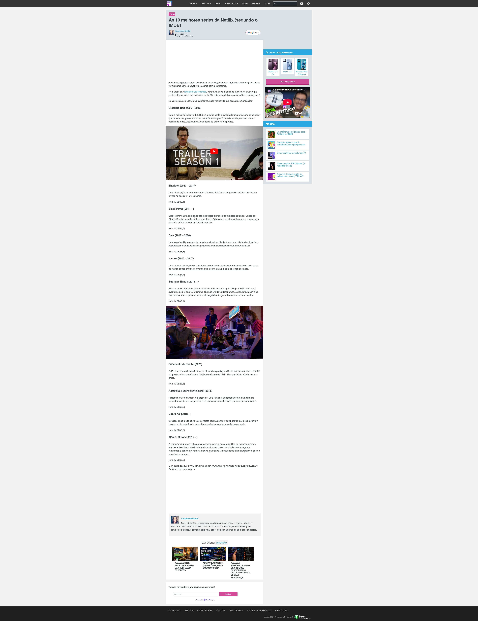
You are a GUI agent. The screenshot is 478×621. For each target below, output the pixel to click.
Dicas (192, 3)
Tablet (218, 3)
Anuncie (189, 610)
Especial (220, 610)
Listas (267, 3)
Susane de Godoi (182, 30)
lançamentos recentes (195, 91)
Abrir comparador (287, 81)
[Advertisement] (214, 60)
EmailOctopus (210, 600)
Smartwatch (231, 3)
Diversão (221, 542)
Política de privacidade (259, 610)
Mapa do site (281, 610)
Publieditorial (204, 610)
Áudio (245, 3)
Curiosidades (236, 610)
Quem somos (174, 610)
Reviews (256, 3)
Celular (205, 3)
